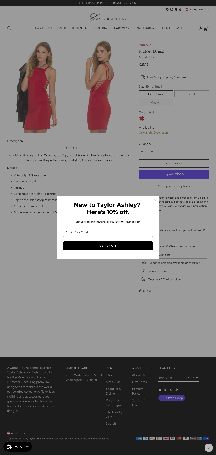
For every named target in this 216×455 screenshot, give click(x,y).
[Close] (155, 200)
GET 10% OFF (108, 245)
